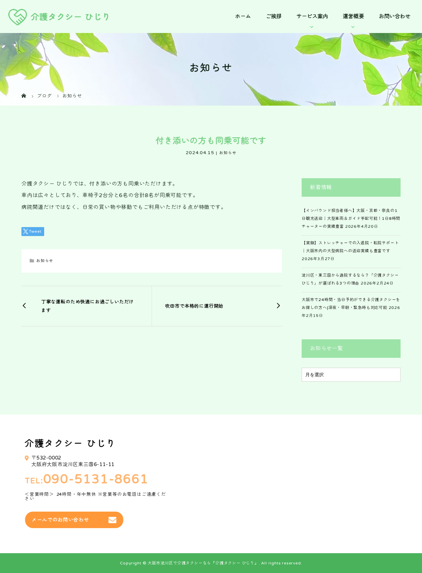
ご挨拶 (274, 16)
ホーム (243, 16)
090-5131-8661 (96, 479)
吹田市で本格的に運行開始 (194, 306)
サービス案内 (312, 16)
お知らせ (227, 153)
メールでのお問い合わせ (60, 520)
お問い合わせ (394, 16)
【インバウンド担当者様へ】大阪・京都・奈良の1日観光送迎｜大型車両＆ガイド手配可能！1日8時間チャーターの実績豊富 (351, 218)
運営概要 (353, 16)
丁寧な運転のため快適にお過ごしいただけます (87, 306)
